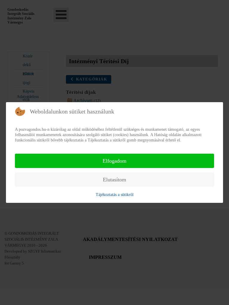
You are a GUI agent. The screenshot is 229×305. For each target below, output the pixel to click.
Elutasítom (114, 180)
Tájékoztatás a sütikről (115, 194)
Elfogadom (114, 161)
